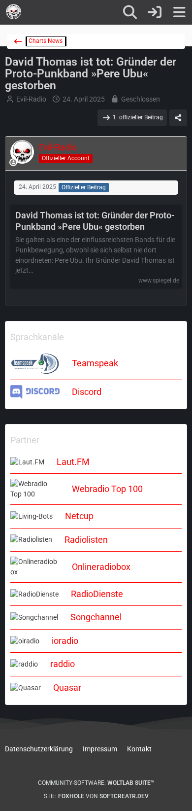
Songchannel (96, 617)
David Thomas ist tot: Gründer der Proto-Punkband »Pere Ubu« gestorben (95, 221)
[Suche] (130, 12)
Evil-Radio (31, 99)
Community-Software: (96, 782)
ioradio (65, 640)
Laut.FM (73, 462)
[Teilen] (178, 117)
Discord (86, 392)
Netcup (79, 516)
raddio (62, 664)
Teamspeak (95, 363)
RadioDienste (97, 594)
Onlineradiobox (101, 567)
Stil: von (96, 796)
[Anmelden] (154, 12)
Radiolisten (86, 539)
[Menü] (179, 12)
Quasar (67, 687)
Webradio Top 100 (107, 489)
